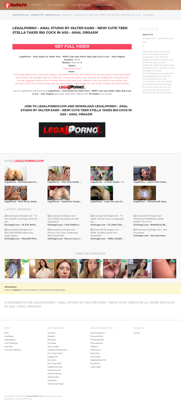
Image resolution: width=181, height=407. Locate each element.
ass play (156, 62)
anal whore (85, 74)
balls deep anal (156, 65)
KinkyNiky (95, 353)
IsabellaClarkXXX (98, 360)
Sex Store (52, 360)
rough (153, 90)
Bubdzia (94, 346)
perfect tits (151, 84)
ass (150, 62)
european (164, 73)
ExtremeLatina (54, 370)
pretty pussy (153, 87)
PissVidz (51, 333)
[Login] (172, 5)
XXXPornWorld (54, 374)
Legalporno (53, 357)
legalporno (148, 51)
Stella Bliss (153, 54)
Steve (161, 54)
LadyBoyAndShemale (57, 350)
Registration (10, 340)
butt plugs (19, 74)
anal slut (165, 60)
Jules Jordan (53, 346)
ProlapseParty (96, 336)
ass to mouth (112, 74)
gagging (154, 76)
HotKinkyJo (95, 350)
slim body (96, 83)
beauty (167, 65)
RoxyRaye (95, 363)
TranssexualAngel (56, 384)
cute (154, 71)
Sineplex (51, 336)
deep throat (94, 77)
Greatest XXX (149, 38)
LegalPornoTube (55, 367)
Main (7, 333)
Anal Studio (158, 51)
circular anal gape (72, 77)
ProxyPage (95, 357)
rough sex (161, 90)
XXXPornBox (53, 377)
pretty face (30, 83)
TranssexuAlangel (104, 5)
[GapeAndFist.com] (15, 5)
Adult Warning (11, 343)
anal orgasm (51, 74)
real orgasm (66, 83)
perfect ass (108, 80)
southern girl (154, 92)
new (163, 81)
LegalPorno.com (165, 38)
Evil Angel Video (55, 353)
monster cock (154, 81)
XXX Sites (36, 5)
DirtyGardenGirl (97, 333)
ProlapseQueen (97, 340)
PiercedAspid (96, 343)
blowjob (163, 68)
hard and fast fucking (46, 80)
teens (157, 57)
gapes (151, 57)
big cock (155, 68)
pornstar (161, 84)
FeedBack (9, 336)
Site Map (8, 346)
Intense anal (155, 79)
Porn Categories (56, 5)
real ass (162, 87)
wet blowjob (166, 92)
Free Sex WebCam (81, 5)
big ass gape (35, 77)
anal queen (155, 60)
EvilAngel (52, 343)
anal (162, 57)
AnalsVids (52, 380)
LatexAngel (95, 367)
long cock (76, 80)
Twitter (136, 333)
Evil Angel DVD (55, 363)
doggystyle (154, 73)
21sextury (52, 340)
